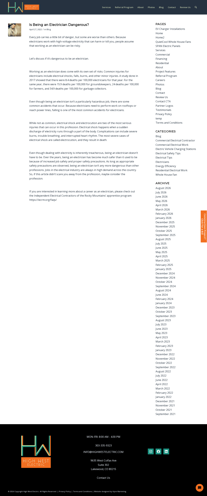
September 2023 (165, 316)
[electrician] (14, 29)
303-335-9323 (103, 445)
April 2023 (162, 337)
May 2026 (161, 201)
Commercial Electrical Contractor (175, 140)
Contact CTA (163, 101)
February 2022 (164, 392)
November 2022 (165, 358)
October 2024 (164, 282)
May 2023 (161, 333)
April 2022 (162, 384)
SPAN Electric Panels (168, 46)
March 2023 (163, 341)
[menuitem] (106, 7)
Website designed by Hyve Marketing (110, 491)
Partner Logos (164, 105)
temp (159, 118)
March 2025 (163, 260)
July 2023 (161, 324)
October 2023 (164, 311)
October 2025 (164, 231)
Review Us (162, 97)
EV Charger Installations (170, 29)
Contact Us (103, 478)
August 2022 (163, 371)
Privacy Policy (164, 114)
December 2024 (165, 273)
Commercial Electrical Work (172, 145)
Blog (49, 29)
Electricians (162, 162)
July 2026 (161, 192)
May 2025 (161, 252)
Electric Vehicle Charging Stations (176, 149)
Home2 (160, 37)
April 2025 (162, 256)
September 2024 (165, 286)
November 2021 (165, 405)
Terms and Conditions (169, 122)
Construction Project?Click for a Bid (203, 226)
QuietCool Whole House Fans (173, 42)
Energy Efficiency (166, 166)
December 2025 (165, 222)
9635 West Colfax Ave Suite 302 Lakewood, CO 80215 (103, 465)
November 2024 (165, 277)
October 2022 (164, 363)
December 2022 (165, 354)
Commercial (163, 54)
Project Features (165, 71)
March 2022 (163, 388)
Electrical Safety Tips (168, 153)
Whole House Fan (166, 174)
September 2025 (165, 235)
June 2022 (162, 380)
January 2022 (163, 397)
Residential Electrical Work (171, 170)
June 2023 (162, 329)
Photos (160, 84)
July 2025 (161, 243)
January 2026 (163, 218)
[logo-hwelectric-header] (23, 7)
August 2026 (163, 188)
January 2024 (163, 303)
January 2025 (163, 269)
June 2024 (162, 295)
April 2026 (162, 205)
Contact (160, 93)
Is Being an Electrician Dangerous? (59, 25)
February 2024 (164, 299)
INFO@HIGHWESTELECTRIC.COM (103, 452)
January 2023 (163, 350)
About (159, 67)
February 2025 (164, 265)
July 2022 (161, 375)
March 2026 (163, 209)
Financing (161, 59)
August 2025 (163, 239)
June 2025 (162, 248)
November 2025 (165, 226)
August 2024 (163, 290)
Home (159, 33)
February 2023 (164, 346)
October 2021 (164, 410)
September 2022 (165, 367)
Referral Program (166, 76)
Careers (160, 80)
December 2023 (165, 307)
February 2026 (164, 213)
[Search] (196, 7)
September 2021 (165, 414)
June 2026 (162, 196)
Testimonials (163, 110)
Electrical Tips (164, 157)
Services (160, 50)
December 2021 (165, 401)
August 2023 (163, 320)
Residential (162, 63)
